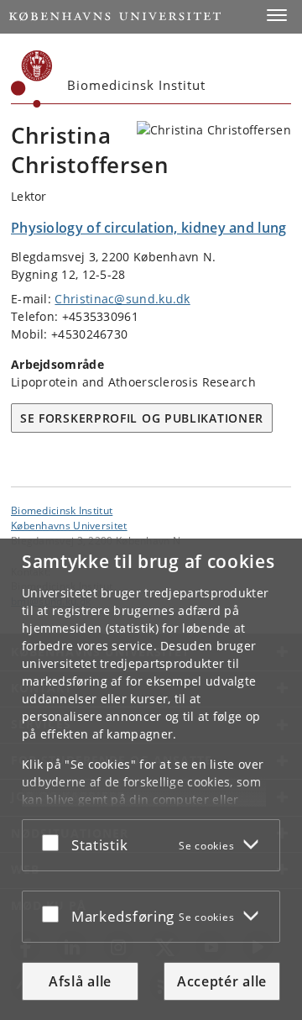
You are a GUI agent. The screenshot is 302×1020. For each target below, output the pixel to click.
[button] (277, 15)
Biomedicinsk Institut (61, 510)
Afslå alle (80, 981)
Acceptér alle (222, 981)
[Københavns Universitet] (32, 79)
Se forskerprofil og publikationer (141, 418)
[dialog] (151, 779)
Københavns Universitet (69, 525)
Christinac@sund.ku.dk (122, 299)
